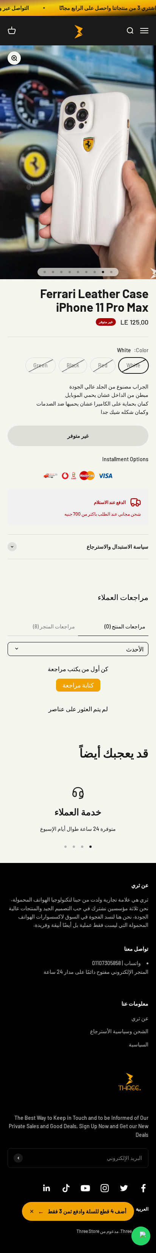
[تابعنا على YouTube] (85, 1188)
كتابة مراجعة (78, 685)
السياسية (138, 1044)
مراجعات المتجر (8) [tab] (54, 626)
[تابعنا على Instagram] (105, 1188)
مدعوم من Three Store (97, 1231)
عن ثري (139, 1018)
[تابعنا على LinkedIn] (47, 1188)
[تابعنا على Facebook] (143, 1188)
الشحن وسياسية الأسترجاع (119, 1031)
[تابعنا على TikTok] (66, 1188)
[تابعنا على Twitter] (124, 1188)
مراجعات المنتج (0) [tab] (125, 626)
